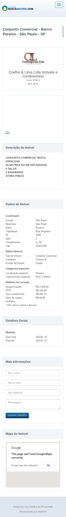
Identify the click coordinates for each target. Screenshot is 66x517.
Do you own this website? (24, 465)
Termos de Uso (21, 507)
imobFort (42, 511)
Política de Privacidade (41, 507)
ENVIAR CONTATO (17, 415)
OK (48, 465)
